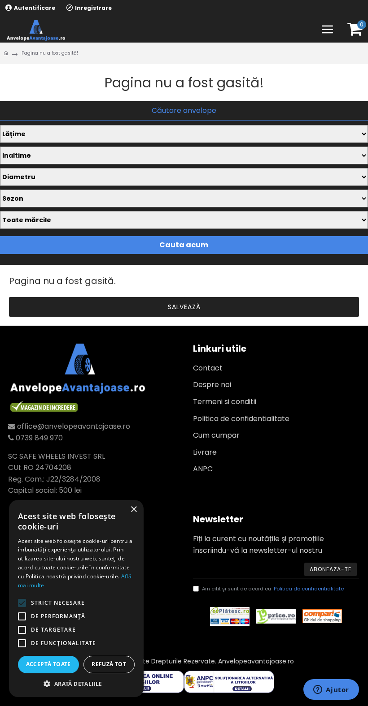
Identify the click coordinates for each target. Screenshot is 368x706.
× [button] (133, 509)
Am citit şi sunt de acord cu (273, 588)
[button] (76, 683)
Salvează (184, 306)
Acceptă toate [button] (48, 664)
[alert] (76, 598)
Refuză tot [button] (109, 664)
